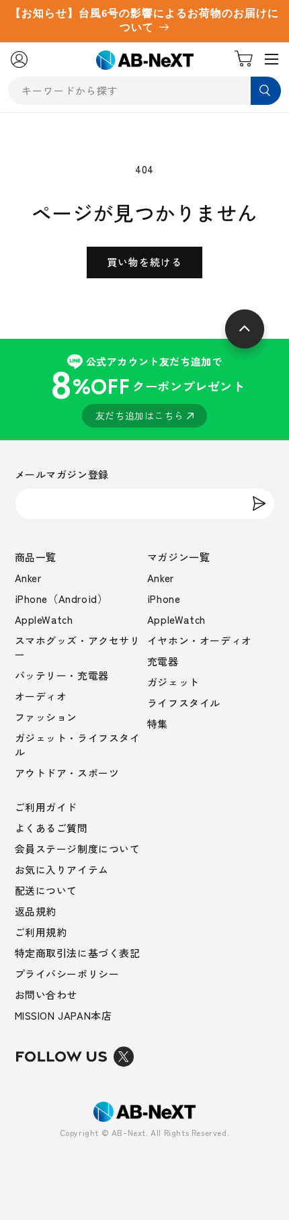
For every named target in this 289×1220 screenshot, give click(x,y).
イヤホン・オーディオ (199, 640)
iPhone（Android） (61, 599)
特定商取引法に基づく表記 (77, 953)
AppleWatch (44, 619)
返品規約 (35, 911)
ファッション (46, 717)
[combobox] (145, 91)
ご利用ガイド (46, 807)
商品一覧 (35, 557)
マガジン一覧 (178, 557)
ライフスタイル (183, 703)
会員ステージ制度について (77, 849)
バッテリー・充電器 (62, 675)
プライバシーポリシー (67, 974)
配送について (46, 890)
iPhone (164, 599)
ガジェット (173, 682)
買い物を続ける (144, 262)
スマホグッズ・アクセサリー (77, 647)
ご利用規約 (41, 932)
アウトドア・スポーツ (67, 773)
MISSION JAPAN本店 (63, 1015)
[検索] (266, 91)
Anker (28, 578)
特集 (157, 724)
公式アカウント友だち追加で (147, 388)
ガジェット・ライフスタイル (77, 745)
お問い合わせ (46, 994)
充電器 (163, 661)
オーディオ (41, 696)
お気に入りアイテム (62, 869)
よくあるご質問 (51, 828)
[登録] (259, 504)
